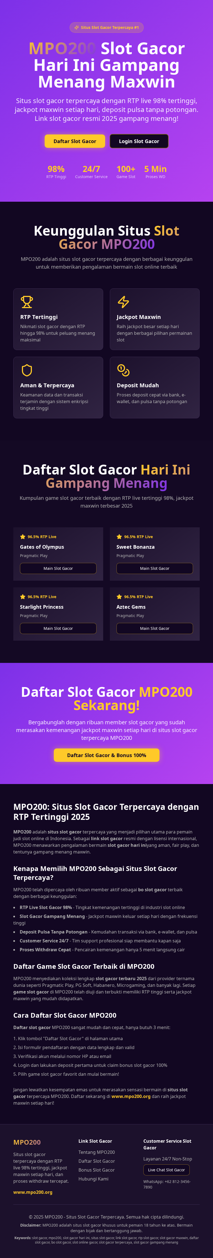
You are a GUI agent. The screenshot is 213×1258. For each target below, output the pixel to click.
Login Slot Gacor (139, 141)
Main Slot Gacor (58, 568)
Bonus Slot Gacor (96, 1170)
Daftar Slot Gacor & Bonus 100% (106, 755)
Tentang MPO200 (96, 1152)
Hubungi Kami (93, 1179)
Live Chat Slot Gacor (166, 1169)
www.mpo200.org (32, 1192)
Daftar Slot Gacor (75, 141)
